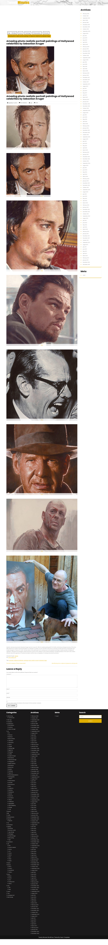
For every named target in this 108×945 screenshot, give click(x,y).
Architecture (10, 723)
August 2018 (85, 59)
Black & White (11, 738)
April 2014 (85, 174)
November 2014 (86, 158)
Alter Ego (9, 719)
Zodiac (10, 860)
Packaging (10, 834)
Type (9, 839)
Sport (9, 857)
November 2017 (86, 79)
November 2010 (86, 264)
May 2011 (85, 251)
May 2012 (85, 224)
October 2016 (86, 108)
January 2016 (86, 128)
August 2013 (85, 191)
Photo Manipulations (13, 775)
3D (9, 733)
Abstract (10, 734)
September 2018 (86, 57)
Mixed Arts (10, 767)
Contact (34, 940)
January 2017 (86, 101)
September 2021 (86, 18)
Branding (10, 828)
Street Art (10, 796)
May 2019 (85, 40)
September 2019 (86, 31)
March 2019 (85, 44)
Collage (10, 746)
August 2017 (85, 86)
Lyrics (9, 879)
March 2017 (85, 97)
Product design (12, 836)
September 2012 (86, 216)
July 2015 (85, 141)
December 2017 (86, 77)
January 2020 (86, 22)
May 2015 (85, 145)
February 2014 (86, 178)
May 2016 (85, 119)
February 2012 (86, 231)
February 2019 (86, 46)
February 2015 (86, 152)
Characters (11, 742)
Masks (9, 862)
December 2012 (86, 209)
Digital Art (10, 750)
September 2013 (86, 189)
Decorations (11, 725)
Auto (9, 845)
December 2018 (86, 51)
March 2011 (85, 255)
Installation (10, 841)
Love (9, 851)
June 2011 (85, 249)
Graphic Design (12, 755)
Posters (10, 868)
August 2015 (85, 139)
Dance (9, 876)
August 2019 (85, 33)
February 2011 (86, 257)
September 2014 (86, 163)
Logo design (11, 832)
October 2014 (86, 161)
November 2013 (86, 185)
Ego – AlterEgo (12, 33)
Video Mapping (12, 805)
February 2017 (86, 99)
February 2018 (86, 73)
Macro (10, 778)
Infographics (11, 761)
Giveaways (10, 824)
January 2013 (86, 207)
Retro (9, 786)
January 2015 (86, 154)
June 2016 (85, 117)
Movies (9, 864)
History (10, 849)
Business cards (12, 830)
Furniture (10, 727)
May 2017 (85, 92)
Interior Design (11, 729)
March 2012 (85, 229)
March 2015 (85, 150)
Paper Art (10, 773)
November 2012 (86, 211)
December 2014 (86, 156)
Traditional (11, 801)
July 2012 (85, 220)
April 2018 (85, 68)
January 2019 (86, 48)
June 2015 (85, 143)
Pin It (42, 148)
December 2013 (86, 183)
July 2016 (85, 114)
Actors (20, 33)
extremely (11, 660)
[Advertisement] (41, 20)
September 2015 (86, 136)
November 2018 (86, 53)
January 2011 (86, 260)
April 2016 (85, 121)
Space (8, 891)
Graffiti (10, 754)
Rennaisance (11, 784)
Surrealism (11, 797)
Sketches (10, 790)
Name (8, 689)
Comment (8, 674)
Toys (8, 893)
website (16, 656)
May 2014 (85, 172)
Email (7, 693)
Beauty (9, 811)
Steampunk (11, 792)
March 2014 (85, 176)
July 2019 (85, 35)
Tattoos (10, 799)
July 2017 (85, 88)
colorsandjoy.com (12, 657)
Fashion (9, 819)
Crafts (8, 815)
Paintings (27, 33)
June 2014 (85, 169)
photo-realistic (31, 660)
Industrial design (12, 759)
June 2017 (85, 90)
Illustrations (11, 757)
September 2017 (86, 84)
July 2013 (85, 194)
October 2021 (86, 15)
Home (33, 928)
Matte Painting (11, 763)
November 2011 (86, 238)
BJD (8, 813)
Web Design (10, 897)
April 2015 (85, 147)
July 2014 (85, 167)
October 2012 (86, 213)
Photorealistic (37, 33)
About (33, 932)
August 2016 (85, 112)
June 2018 (85, 64)
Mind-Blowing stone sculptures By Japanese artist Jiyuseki (64, 663)
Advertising (10, 716)
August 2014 (85, 165)
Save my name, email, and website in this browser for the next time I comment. (23, 703)
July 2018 (85, 62)
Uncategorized (10, 895)
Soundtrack (11, 870)
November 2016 (86, 106)
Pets (8, 885)
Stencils (10, 794)
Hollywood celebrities (18, 660)
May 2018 (85, 66)
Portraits (46, 33)
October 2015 (86, 134)
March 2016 (85, 123)
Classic (10, 744)
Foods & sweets (12, 847)
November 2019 (86, 26)
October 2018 (86, 55)
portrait (37, 660)
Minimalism (11, 765)
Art (8, 731)
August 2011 (85, 244)
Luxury (10, 853)
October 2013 (86, 187)
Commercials (11, 717)
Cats (9, 887)
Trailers (10, 872)
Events (10, 877)
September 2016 (86, 110)
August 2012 (85, 218)
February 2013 (86, 205)
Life (8, 843)
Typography (11, 803)
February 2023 (86, 13)
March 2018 (85, 70)
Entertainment (10, 817)
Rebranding (11, 837)
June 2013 (85, 196)
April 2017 (85, 95)
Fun (8, 822)
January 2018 (86, 75)
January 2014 (86, 180)
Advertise (34, 936)
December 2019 (86, 24)
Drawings (10, 752)
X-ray (9, 809)
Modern (10, 769)
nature (10, 855)
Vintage (10, 807)
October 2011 (86, 240)
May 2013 (85, 198)
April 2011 (85, 253)
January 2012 (86, 233)
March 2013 (85, 202)
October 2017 (86, 81)
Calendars (10, 740)
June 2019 (85, 37)
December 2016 (86, 103)
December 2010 (86, 262)
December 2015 (86, 130)
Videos (10, 883)
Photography (11, 776)
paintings (26, 660)
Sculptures (10, 788)
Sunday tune (11, 881)
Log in (84, 275)
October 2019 (86, 29)
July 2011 (85, 246)
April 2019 (85, 42)
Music (8, 874)
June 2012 (85, 222)
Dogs (9, 889)
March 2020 (85, 20)
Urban (9, 858)
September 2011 (86, 242)
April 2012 (85, 227)
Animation (9, 721)
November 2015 (86, 132)
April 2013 (85, 200)
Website (8, 697)
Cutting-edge (11, 748)
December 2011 (86, 235)
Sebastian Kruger (43, 660)
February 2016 (86, 125)
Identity (9, 826)
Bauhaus (10, 736)
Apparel (10, 820)
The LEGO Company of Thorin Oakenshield (15, 663)
